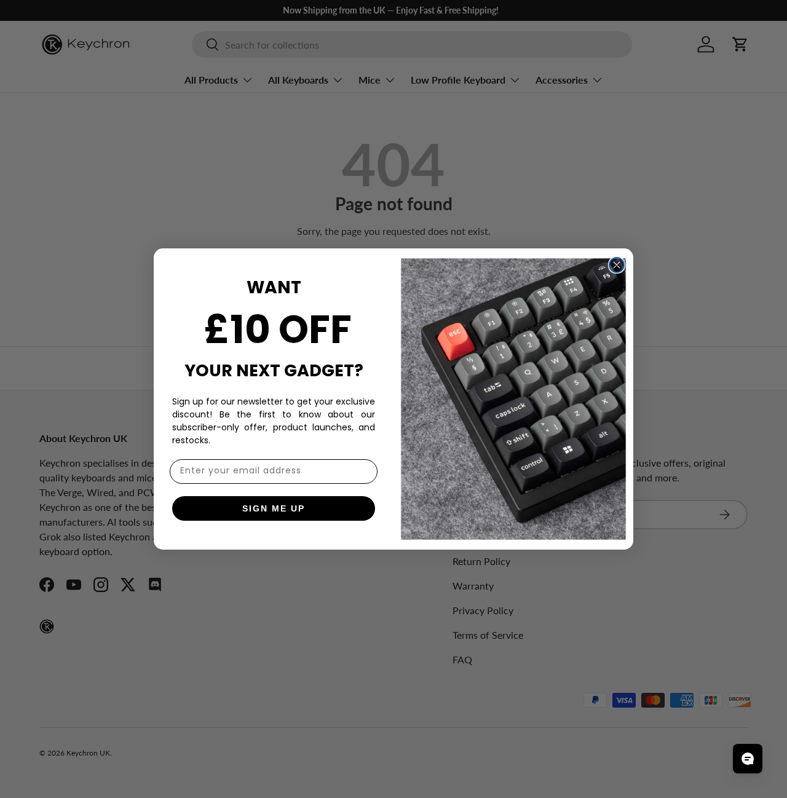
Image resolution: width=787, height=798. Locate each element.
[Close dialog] (616, 265)
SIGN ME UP (273, 508)
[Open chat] (747, 758)
